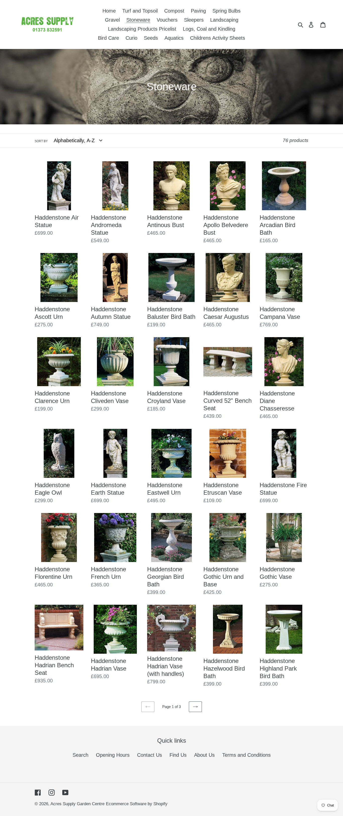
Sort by (41, 141)
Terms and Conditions (246, 755)
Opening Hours (113, 755)
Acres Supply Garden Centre (77, 803)
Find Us (178, 755)
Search (80, 755)
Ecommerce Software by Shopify (136, 803)
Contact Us (149, 755)
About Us (204, 755)
